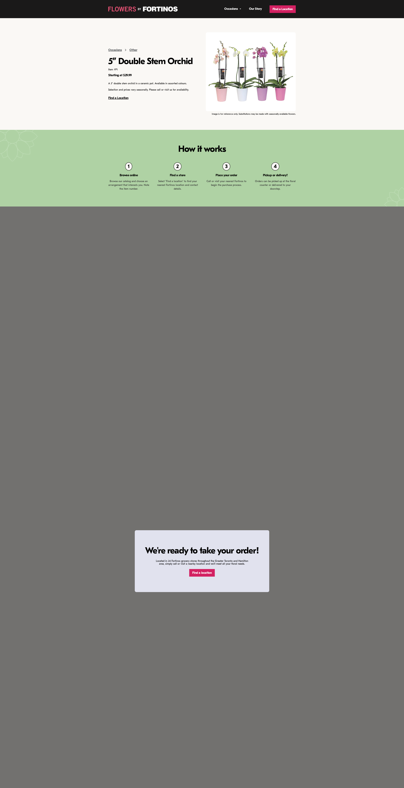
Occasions (115, 50)
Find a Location (118, 98)
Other (133, 50)
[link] (143, 9)
